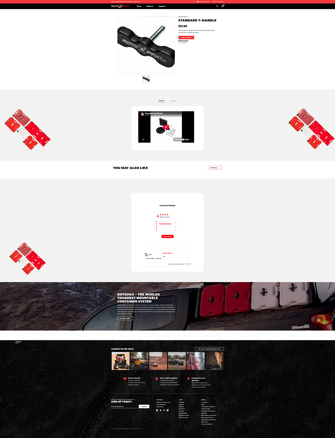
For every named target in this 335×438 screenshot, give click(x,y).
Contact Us (159, 407)
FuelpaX (181, 404)
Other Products (183, 417)
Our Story (204, 402)
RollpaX (181, 407)
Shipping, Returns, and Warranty (208, 412)
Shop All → (215, 168)
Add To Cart (186, 38)
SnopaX (181, 411)
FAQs (202, 404)
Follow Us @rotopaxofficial (209, 349)
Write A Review (167, 236)
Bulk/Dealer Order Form (208, 415)
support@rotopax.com (163, 402)
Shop (139, 6)
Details (162, 101)
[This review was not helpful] (189, 264)
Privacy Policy (205, 409)
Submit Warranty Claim (208, 420)
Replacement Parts (207, 417)
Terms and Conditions (208, 407)
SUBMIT (144, 406)
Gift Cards (204, 422)
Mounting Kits (183, 413)
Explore (149, 6)
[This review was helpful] (185, 264)
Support (162, 6)
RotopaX (181, 402)
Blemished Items (184, 415)
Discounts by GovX (207, 424)
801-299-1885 (160, 404)
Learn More (125, 318)
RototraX (182, 409)
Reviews (173, 101)
